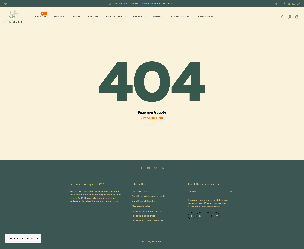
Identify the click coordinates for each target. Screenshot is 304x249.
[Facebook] (284, 4)
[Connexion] (289, 17)
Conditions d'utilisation (144, 201)
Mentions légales (141, 205)
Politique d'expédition (143, 215)
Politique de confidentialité (146, 210)
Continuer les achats (152, 118)
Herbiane (157, 241)
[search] (282, 17)
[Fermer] (37, 238)
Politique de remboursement (147, 220)
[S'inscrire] (231, 191)
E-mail (193, 191)
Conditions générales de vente (148, 196)
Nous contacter (140, 191)
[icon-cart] (296, 17)
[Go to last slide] (6, 3)
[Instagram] (289, 4)
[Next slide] (276, 3)
